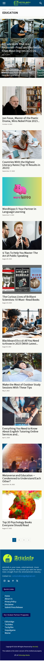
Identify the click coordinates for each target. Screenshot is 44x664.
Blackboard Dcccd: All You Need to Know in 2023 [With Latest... (20, 342)
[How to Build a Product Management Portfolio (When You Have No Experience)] (17, 71)
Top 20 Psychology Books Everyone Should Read (17, 524)
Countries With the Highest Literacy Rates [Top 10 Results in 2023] (21, 165)
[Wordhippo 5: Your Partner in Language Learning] (22, 191)
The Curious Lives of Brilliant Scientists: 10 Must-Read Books (20, 298)
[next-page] (29, 540)
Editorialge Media (24, 655)
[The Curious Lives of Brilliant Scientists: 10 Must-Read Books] (22, 279)
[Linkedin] (9, 581)
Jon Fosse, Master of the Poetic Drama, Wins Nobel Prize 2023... (20, 120)
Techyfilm (9, 627)
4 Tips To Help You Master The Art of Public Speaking (20, 254)
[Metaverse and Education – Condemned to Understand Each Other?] (22, 458)
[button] (4, 3)
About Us (8, 599)
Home (4, 9)
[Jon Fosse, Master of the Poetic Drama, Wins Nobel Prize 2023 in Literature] (22, 100)
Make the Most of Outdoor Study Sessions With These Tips (21, 386)
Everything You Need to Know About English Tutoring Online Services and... (20, 431)
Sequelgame (10, 630)
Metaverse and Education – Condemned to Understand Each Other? (21, 478)
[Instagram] (4, 581)
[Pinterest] (13, 581)
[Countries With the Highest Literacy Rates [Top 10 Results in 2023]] (22, 144)
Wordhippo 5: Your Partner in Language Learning (19, 210)
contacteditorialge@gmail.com (23, 576)
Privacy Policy (10, 602)
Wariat (8, 633)
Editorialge (9, 622)
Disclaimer (9, 604)
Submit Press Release (14, 607)
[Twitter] (17, 581)
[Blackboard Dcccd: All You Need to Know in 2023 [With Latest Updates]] (22, 323)
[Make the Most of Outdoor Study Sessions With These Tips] (22, 367)
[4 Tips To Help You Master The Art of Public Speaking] (22, 235)
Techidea (9, 624)
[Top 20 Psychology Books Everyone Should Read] (22, 505)
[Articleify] (22, 558)
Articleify (35, 647)
